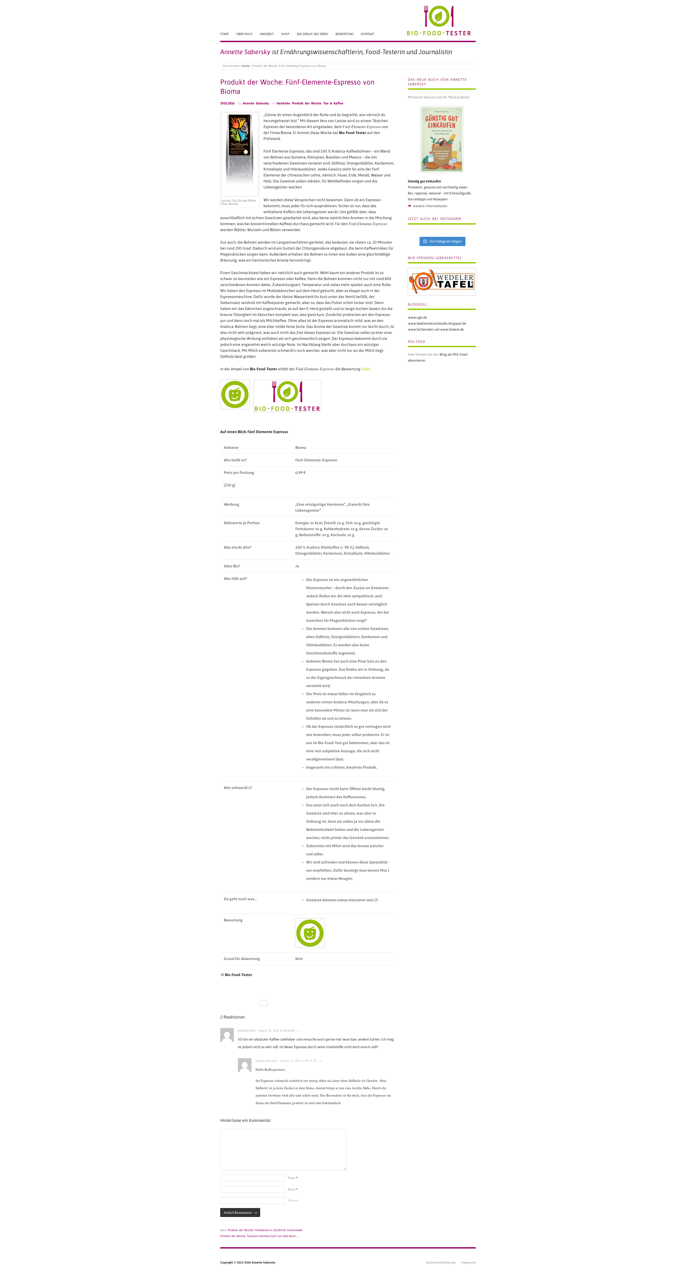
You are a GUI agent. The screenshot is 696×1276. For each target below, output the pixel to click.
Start (224, 34)
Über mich (244, 34)
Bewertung (344, 34)
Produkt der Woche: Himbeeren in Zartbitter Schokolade (265, 1230)
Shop (285, 34)
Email (293, 1189)
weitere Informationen (430, 206)
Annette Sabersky (256, 103)
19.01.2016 (227, 103)
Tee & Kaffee (333, 103)
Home (245, 65)
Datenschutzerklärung (440, 1262)
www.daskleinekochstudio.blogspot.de (437, 323)
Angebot (267, 34)
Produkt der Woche (306, 103)
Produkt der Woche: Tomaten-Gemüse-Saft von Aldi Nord (257, 1236)
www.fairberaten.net (423, 329)
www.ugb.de (417, 317)
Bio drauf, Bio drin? (312, 34)
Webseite (293, 1200)
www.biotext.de (452, 329)
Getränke (283, 103)
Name (293, 1178)
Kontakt (367, 34)
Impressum (468, 1262)
